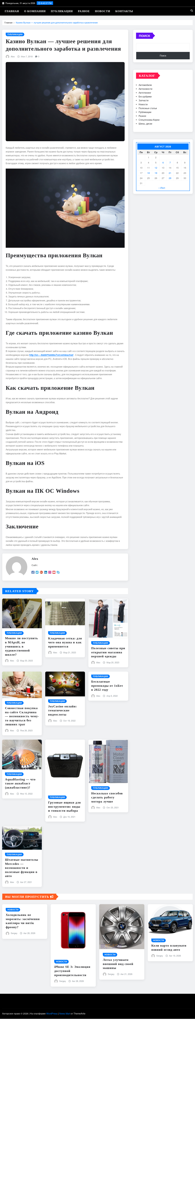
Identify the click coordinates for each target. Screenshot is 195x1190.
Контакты (124, 11)
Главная (12, 11)
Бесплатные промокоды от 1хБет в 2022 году (107, 685)
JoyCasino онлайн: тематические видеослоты (62, 710)
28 (170, 178)
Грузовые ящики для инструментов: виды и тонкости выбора (64, 806)
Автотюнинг (145, 92)
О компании (35, 11)
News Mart (64, 1013)
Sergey (14, 933)
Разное (84, 11)
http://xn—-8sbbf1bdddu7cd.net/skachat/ (51, 355)
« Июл (161, 187)
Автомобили (145, 85)
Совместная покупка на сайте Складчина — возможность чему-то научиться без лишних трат (22, 716)
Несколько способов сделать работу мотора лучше (107, 797)
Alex (13, 56)
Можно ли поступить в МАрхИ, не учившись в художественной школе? (21, 646)
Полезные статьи (148, 108)
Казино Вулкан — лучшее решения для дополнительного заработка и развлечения (57, 22)
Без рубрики (145, 96)
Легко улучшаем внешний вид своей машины (118, 964)
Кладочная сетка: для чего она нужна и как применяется (65, 642)
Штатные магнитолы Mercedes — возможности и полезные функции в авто (21, 868)
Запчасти (143, 100)
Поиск (144, 35)
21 (170, 173)
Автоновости (145, 88)
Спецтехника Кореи (149, 119)
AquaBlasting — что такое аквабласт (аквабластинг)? (20, 783)
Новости (102, 11)
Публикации (62, 11)
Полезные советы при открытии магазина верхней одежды (108, 652)
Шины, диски (145, 123)
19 (156, 173)
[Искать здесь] (192, 10)
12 (156, 167)
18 (148, 173)
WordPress (52, 1013)
